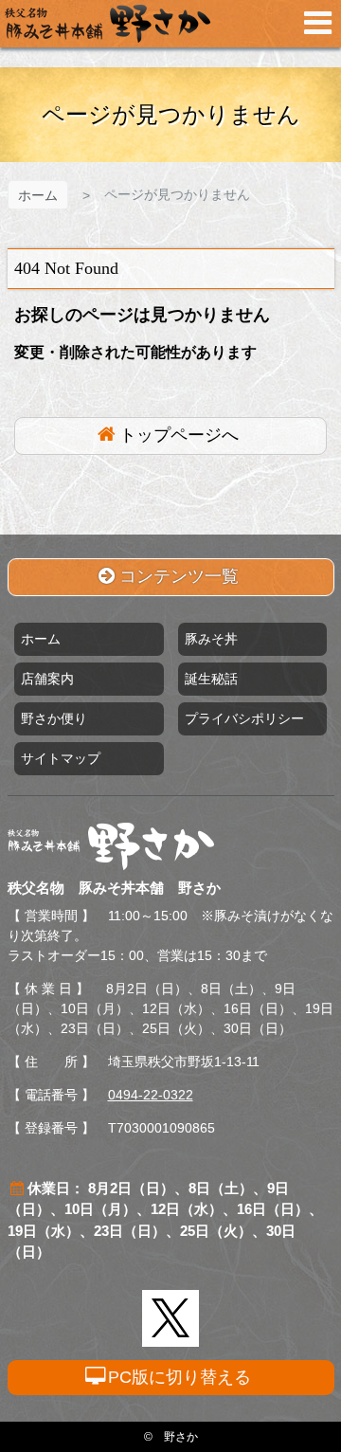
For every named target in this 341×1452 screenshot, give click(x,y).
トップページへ (179, 435)
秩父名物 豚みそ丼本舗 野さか (107, 24)
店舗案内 (47, 678)
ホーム (38, 195)
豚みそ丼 (211, 638)
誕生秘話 (211, 678)
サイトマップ (60, 758)
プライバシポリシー (244, 718)
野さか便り (54, 718)
